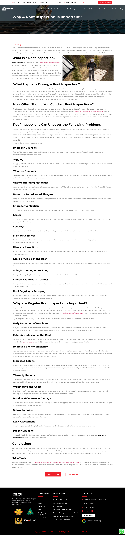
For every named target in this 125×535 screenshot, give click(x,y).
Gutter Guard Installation (61, 519)
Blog (121, 9)
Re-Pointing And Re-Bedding (63, 509)
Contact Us (113, 9)
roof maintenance (28, 342)
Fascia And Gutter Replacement (64, 500)
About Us (102, 9)
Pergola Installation (60, 503)
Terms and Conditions (83, 532)
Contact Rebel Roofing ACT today (68, 462)
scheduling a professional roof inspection (89, 112)
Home (43, 9)
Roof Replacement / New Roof (63, 516)
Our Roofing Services (55, 9)
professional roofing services (45, 462)
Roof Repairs (57, 506)
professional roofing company (50, 63)
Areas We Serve (89, 9)
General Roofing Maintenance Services (66, 513)
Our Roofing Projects (74, 9)
